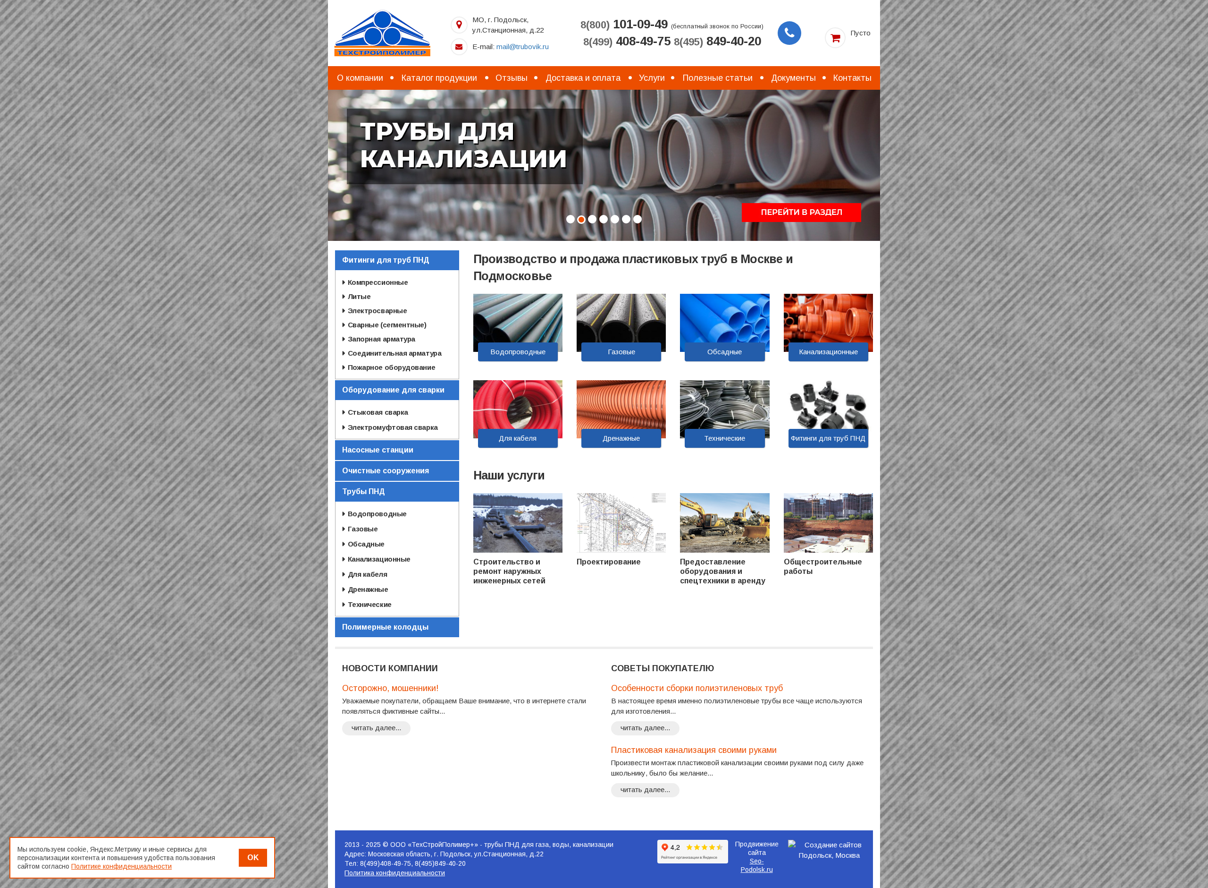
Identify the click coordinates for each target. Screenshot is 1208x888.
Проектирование (609, 562)
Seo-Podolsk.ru (757, 865)
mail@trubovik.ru (522, 47)
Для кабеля (518, 438)
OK (253, 858)
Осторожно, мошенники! (390, 688)
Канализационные (828, 352)
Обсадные (724, 352)
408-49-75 (627, 41)
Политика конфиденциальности (394, 873)
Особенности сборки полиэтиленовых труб (697, 688)
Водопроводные (517, 352)
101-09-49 (624, 24)
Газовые (621, 352)
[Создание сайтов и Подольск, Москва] (829, 850)
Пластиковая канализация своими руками (694, 750)
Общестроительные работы (823, 566)
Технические (724, 438)
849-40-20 (717, 41)
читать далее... (376, 728)
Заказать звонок (789, 33)
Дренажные (621, 438)
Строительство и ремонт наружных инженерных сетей (509, 571)
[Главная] (382, 32)
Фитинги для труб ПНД (828, 438)
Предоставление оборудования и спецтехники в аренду (722, 571)
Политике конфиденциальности (121, 866)
